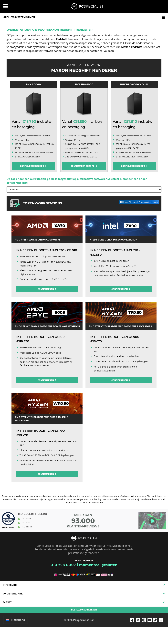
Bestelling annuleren (84, 610)
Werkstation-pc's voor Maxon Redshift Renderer (50, 30)
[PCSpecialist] (87, 6)
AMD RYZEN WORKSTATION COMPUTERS (37, 239)
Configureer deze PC (32, 166)
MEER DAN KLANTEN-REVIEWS (83, 520)
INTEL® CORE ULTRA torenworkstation (113, 239)
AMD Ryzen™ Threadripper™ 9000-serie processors (120, 326)
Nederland (18, 619)
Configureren (46, 289)
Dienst (7, 602)
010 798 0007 (63, 565)
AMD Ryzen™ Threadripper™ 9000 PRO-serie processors (41, 418)
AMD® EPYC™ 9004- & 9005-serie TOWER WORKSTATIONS (47, 326)
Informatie (10, 585)
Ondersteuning (13, 593)
